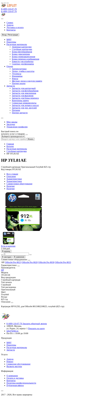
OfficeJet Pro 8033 (63, 262)
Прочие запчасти (20, 113)
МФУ (9, 342)
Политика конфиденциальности (21, 383)
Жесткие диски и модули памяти (27, 81)
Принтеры (11, 345)
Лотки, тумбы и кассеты (23, 71)
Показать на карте (36, 328)
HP (2, 270)
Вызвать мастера (14, 366)
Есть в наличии (8, 246)
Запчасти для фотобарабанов (25, 91)
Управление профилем (16, 127)
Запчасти (10, 350)
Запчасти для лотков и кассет (25, 105)
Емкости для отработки (22, 61)
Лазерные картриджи (22, 47)
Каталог (10, 146)
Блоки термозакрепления (23, 56)
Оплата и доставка (15, 378)
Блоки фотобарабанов (22, 52)
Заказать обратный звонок (35, 323)
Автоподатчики (19, 69)
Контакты (11, 380)
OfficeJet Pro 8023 (13, 262)
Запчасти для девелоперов (24, 93)
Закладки (10, 124)
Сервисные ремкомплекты (24, 103)
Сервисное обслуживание (18, 364)
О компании (12, 376)
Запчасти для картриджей (24, 88)
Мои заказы (11, 122)
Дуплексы (16, 74)
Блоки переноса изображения (25, 59)
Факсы (15, 78)
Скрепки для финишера (23, 64)
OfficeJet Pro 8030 (46, 262)
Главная (10, 144)
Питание (16, 110)
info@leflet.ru (12, 331)
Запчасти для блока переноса (25, 98)
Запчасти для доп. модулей (24, 108)
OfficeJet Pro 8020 (30, 262)
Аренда (9, 359)
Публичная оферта (15, 385)
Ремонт (9, 361)
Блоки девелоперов (21, 54)
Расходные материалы (16, 149)
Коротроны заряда (20, 100)
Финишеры (17, 76)
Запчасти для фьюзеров (22, 95)
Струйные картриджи (22, 49)
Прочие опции (18, 83)
